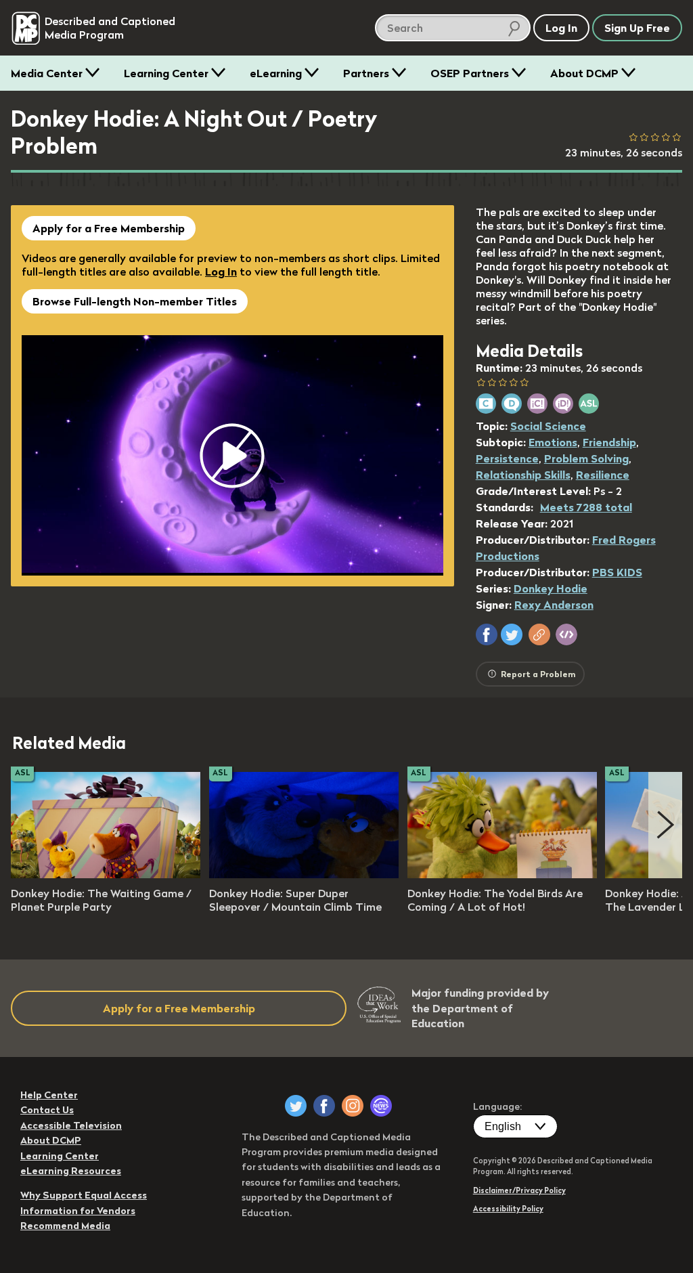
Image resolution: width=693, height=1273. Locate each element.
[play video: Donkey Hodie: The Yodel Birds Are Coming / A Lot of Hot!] (502, 874)
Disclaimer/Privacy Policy (519, 1190)
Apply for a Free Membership (108, 228)
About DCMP (584, 73)
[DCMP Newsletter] (381, 1106)
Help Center (49, 1095)
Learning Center (166, 73)
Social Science (548, 426)
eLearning (276, 73)
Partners (366, 73)
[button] (486, 634)
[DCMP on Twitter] (296, 1106)
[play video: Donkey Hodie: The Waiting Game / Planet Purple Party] (105, 874)
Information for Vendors (77, 1211)
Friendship (609, 442)
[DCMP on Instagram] (352, 1106)
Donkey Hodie (550, 588)
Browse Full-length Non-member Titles (134, 301)
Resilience (602, 474)
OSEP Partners (469, 73)
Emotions (553, 442)
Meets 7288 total (586, 507)
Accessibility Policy (508, 1208)
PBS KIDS (617, 572)
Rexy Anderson (554, 604)
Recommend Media (65, 1226)
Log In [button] (561, 28)
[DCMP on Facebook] (324, 1106)
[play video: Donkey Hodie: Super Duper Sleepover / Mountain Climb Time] (304, 874)
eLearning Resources (70, 1171)
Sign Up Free (637, 28)
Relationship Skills (523, 474)
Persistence (507, 458)
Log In (221, 271)
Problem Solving (586, 458)
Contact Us (47, 1110)
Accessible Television (71, 1125)
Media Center (47, 73)
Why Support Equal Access (83, 1195)
